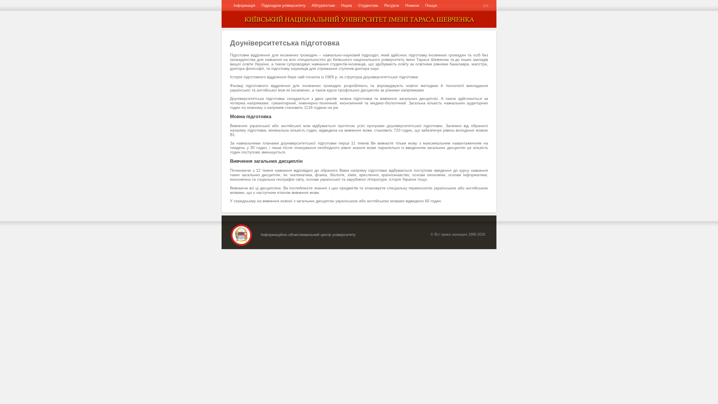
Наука (346, 5)
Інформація (244, 5)
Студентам (368, 5)
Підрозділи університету (283, 5)
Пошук (431, 5)
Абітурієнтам (323, 5)
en (485, 5)
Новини (412, 5)
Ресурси (391, 5)
